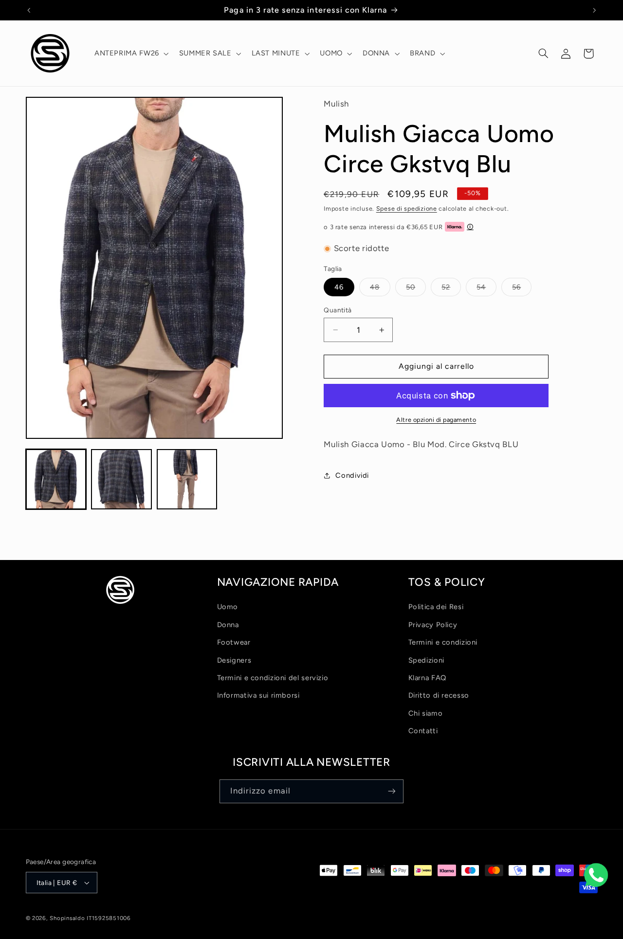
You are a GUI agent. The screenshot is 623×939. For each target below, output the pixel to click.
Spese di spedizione (406, 208)
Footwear (234, 642)
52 (451, 289)
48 (380, 289)
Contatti (423, 730)
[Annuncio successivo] (594, 10)
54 (486, 289)
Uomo (227, 606)
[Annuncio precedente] (28, 10)
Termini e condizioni (443, 642)
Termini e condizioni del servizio (273, 677)
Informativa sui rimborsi (258, 695)
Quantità (337, 310)
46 (339, 287)
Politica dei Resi (436, 606)
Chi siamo (425, 713)
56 (521, 289)
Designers (234, 660)
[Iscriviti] (392, 791)
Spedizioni (426, 660)
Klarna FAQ (427, 677)
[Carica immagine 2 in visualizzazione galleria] (121, 479)
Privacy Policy (433, 624)
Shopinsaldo (67, 918)
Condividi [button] (352, 475)
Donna (228, 624)
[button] (130, 53)
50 (416, 289)
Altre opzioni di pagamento (436, 419)
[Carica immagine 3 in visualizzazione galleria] (187, 479)
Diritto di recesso (438, 695)
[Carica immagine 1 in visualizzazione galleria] (56, 479)
